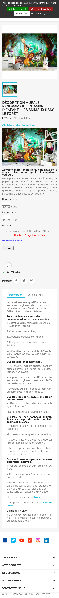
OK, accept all (18, 9)
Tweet (24, 281)
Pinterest (32, 281)
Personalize (21, 13)
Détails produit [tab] (36, 294)
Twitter (13, 540)
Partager (16, 281)
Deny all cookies (42, 9)
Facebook (5, 540)
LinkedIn (46, 540)
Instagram (38, 540)
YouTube (21, 540)
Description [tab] (16, 294)
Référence (7, 118)
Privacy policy (38, 13)
